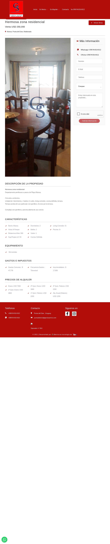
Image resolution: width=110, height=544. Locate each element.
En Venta (42, 9)
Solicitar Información (89, 121)
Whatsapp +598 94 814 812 (91, 50)
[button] (10, 107)
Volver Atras (98, 23)
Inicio (35, 9)
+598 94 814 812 (78, 9)
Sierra (56, 334)
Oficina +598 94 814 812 (90, 55)
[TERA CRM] (75, 334)
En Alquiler (54, 9)
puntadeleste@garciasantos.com (45, 318)
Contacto (65, 9)
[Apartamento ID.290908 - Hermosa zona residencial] (38, 107)
